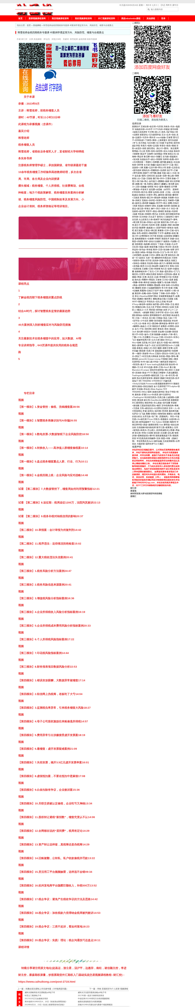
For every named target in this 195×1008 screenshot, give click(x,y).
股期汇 (133, 496)
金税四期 (82, 39)
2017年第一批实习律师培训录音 (91, 995)
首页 (20, 18)
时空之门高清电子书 (33, 995)
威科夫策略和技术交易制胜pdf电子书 (40, 992)
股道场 (133, 491)
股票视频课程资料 (37, 18)
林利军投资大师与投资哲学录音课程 (146, 493)
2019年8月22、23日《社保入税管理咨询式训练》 (45, 1005)
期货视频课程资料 (60, 18)
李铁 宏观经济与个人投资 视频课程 (112, 989)
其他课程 (151, 18)
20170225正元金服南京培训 (36, 999)
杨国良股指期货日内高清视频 (90, 1002)
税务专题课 (92, 39)
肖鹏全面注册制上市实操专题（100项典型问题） (46, 989)
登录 (163, 18)
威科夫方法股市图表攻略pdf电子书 (92, 992)
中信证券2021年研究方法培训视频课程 (94, 999)
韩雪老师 (74, 39)
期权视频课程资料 (83, 18)
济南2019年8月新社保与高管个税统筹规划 (95, 1005)
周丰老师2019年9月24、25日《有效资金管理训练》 (46, 1002)
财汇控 (133, 488)
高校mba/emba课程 (130, 18)
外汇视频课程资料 (106, 18)
